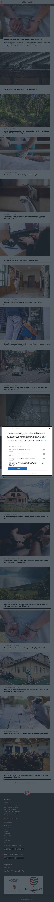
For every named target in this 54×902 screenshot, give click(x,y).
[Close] (50, 429)
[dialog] (27, 451)
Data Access (27, 473)
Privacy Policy (34, 473)
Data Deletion (19, 473)
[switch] (43, 449)
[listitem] (27, 446)
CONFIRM (17, 468)
